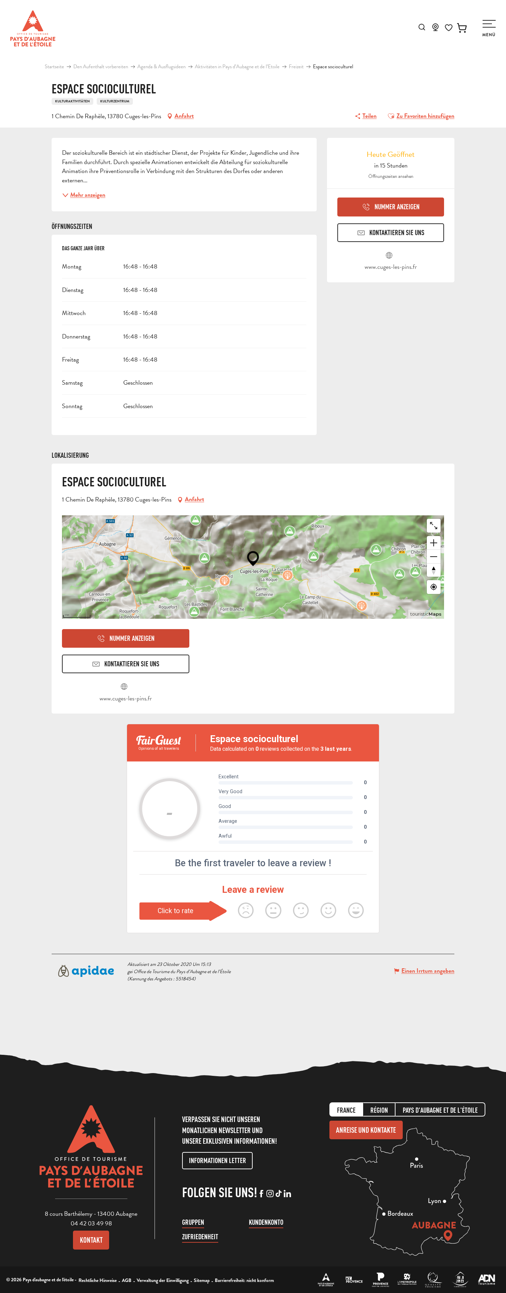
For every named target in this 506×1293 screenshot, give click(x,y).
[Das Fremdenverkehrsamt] (326, 1280)
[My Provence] (354, 1280)
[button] (422, 27)
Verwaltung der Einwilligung (163, 1280)
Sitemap (202, 1280)
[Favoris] (449, 28)
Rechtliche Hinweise (97, 1280)
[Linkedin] (287, 1194)
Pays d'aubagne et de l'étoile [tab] (440, 1110)
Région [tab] (379, 1110)
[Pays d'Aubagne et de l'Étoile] (32, 28)
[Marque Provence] (380, 1280)
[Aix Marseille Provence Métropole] (407, 1280)
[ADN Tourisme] (486, 1280)
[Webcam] (435, 29)
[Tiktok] (278, 1194)
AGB (126, 1280)
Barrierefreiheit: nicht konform (244, 1280)
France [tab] (346, 1110)
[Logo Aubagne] (91, 1151)
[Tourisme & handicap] (460, 1280)
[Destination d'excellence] (433, 1280)
